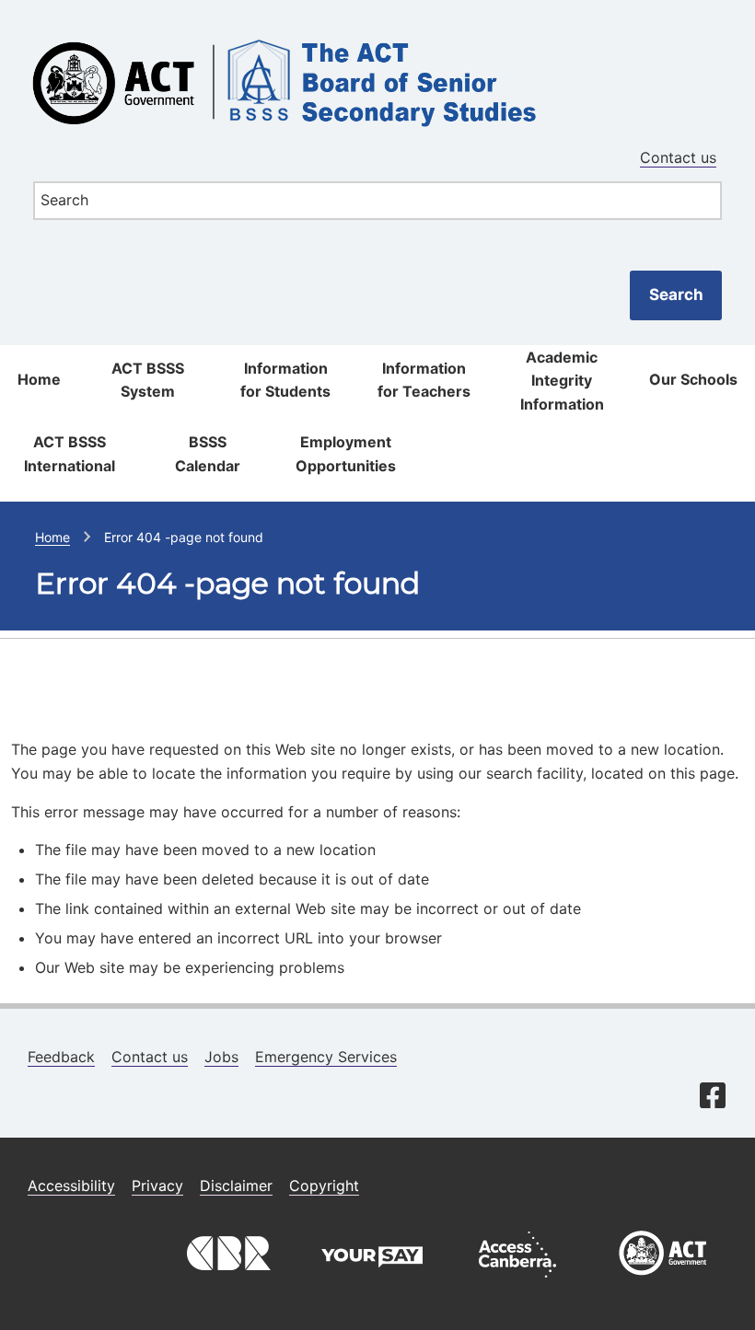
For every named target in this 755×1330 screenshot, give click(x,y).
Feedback (61, 1056)
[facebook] (713, 1097)
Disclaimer (236, 1185)
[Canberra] (226, 1282)
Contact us (678, 157)
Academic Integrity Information (562, 380)
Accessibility (71, 1185)
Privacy (157, 1185)
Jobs (221, 1056)
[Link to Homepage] (377, 31)
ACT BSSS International (69, 454)
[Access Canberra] (517, 1282)
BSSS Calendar (207, 454)
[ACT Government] (662, 1282)
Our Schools (693, 379)
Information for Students (285, 380)
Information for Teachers (424, 380)
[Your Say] (372, 1282)
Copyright (324, 1185)
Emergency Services (326, 1056)
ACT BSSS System (147, 380)
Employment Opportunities (346, 454)
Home (39, 379)
